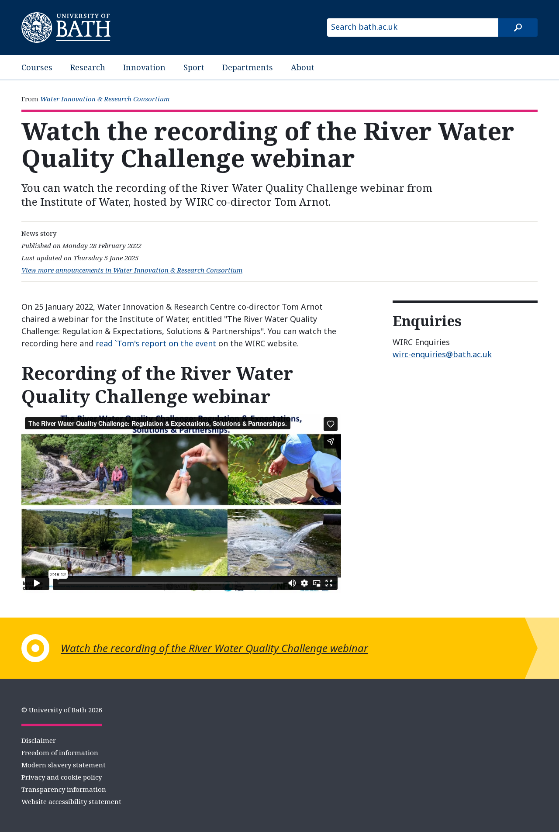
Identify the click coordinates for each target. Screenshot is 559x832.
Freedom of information (59, 752)
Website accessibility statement (71, 801)
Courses (36, 67)
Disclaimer (38, 740)
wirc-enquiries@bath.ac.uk (442, 354)
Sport (193, 67)
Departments (247, 67)
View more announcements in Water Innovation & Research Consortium (131, 270)
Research (87, 67)
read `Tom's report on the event (156, 343)
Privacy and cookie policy (61, 777)
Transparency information (63, 789)
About (302, 67)
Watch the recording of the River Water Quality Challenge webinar (214, 648)
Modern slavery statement (63, 764)
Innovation (144, 67)
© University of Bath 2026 (61, 709)
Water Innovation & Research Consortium (104, 98)
